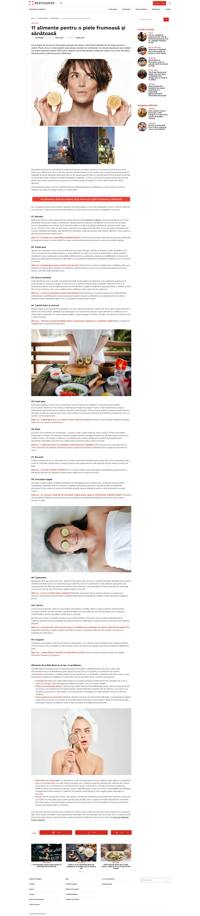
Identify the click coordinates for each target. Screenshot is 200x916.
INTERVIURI (126, 9)
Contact (32, 894)
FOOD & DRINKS (141, 9)
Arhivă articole (34, 904)
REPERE (156, 70)
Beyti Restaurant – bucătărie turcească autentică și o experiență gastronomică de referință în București (157, 91)
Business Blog (107, 884)
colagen (97, 220)
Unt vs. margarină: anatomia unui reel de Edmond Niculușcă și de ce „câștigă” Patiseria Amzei (158, 39)
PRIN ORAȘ (113, 9)
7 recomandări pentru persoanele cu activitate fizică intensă (47, 865)
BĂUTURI (150, 47)
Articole (32, 884)
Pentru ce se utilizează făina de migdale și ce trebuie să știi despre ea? (81, 866)
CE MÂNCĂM (151, 58)
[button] (170, 3)
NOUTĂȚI (150, 33)
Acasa (33, 18)
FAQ (67, 879)
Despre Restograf (35, 879)
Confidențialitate (72, 894)
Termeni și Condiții (72, 899)
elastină (88, 220)
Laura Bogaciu (39, 38)
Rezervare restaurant (36, 899)
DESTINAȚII (156, 9)
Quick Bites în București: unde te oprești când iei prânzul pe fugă (158, 63)
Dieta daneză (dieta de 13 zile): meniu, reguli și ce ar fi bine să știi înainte (116, 866)
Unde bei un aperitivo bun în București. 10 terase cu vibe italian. (157, 51)
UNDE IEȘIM (157, 47)
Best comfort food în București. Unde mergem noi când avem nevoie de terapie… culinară (158, 114)
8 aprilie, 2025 (80, 38)
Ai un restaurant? (108, 879)
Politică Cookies (71, 884)
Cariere (31, 889)
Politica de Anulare (72, 889)
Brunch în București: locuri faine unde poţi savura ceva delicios (157, 127)
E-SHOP (168, 9)
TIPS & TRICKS (55, 18)
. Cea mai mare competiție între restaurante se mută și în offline (157, 76)
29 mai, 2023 (59, 38)
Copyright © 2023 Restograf (37, 913)
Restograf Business (37, 9)
